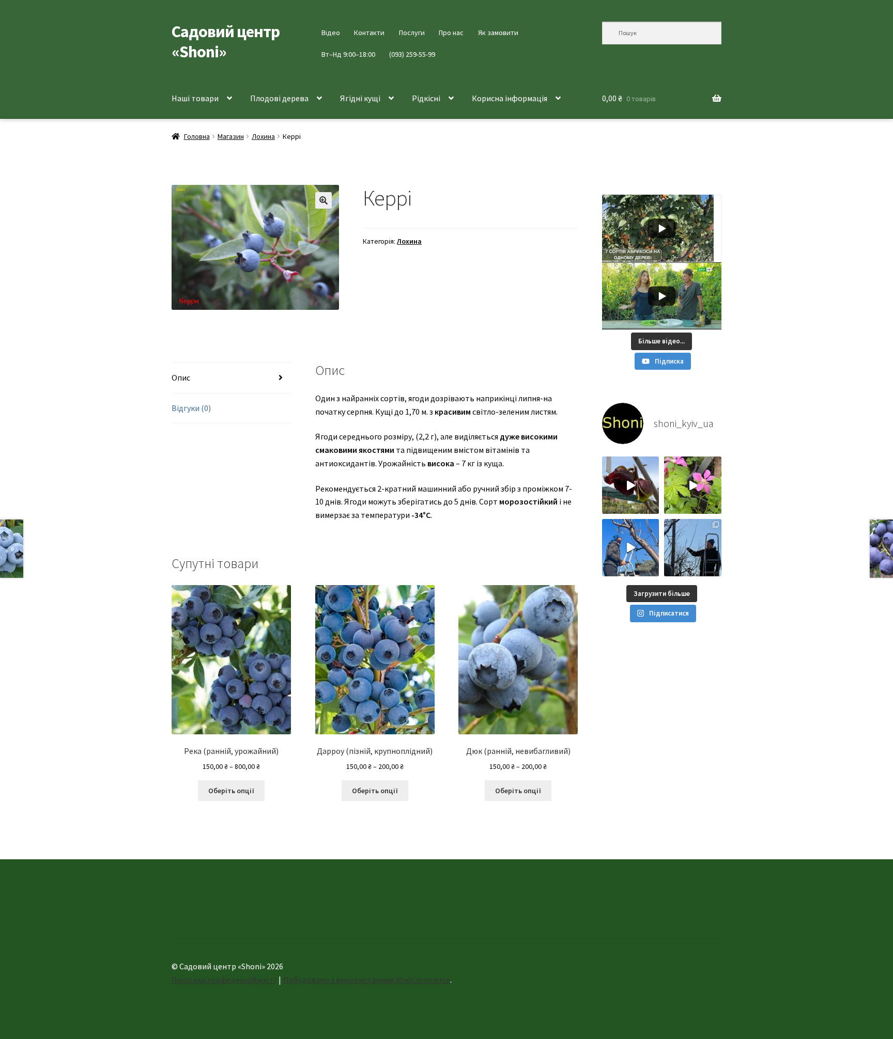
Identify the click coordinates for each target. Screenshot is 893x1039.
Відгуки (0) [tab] (191, 408)
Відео (330, 32)
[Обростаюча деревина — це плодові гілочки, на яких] (630, 547)
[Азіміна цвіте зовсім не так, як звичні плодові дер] (630, 485)
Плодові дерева (279, 98)
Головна (197, 136)
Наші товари (195, 98)
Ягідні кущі (360, 98)
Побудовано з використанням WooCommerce (366, 979)
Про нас (451, 32)
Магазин (231, 136)
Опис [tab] (181, 377)
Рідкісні (426, 98)
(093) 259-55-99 (412, 54)
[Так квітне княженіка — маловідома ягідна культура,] (692, 485)
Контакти (369, 32)
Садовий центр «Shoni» (226, 41)
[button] (323, 200)
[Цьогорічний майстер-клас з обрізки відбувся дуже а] (692, 547)
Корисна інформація (509, 98)
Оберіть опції (231, 790)
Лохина (263, 136)
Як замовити (498, 32)
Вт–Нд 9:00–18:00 (348, 54)
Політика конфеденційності (224, 979)
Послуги (412, 32)
